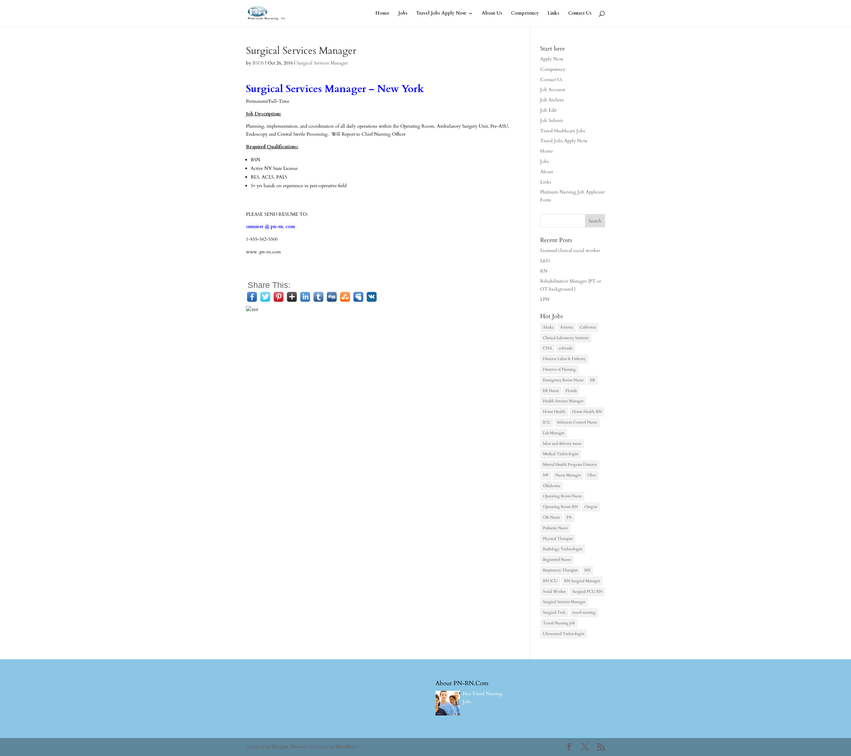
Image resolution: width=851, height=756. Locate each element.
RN (543, 271)
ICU (546, 422)
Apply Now (551, 59)
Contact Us (580, 13)
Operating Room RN (560, 506)
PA (569, 517)
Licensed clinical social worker (570, 250)
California (588, 327)
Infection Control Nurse (577, 422)
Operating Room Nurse (562, 496)
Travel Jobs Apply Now (441, 13)
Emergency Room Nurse (563, 380)
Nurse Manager (568, 475)
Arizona (566, 327)
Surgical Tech (554, 612)
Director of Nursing (559, 369)
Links (553, 13)
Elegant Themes (289, 747)
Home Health (554, 411)
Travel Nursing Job (559, 623)
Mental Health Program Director (570, 464)
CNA (547, 348)
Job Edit (548, 110)
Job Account (552, 89)
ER (592, 380)
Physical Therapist (558, 538)
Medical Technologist (560, 453)
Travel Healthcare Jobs (562, 131)
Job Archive (552, 100)
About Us (492, 13)
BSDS (258, 63)
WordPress (347, 747)
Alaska (548, 327)
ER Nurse (551, 390)
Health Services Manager (563, 401)
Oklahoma (551, 485)
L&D (545, 261)
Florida (571, 390)
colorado (565, 348)
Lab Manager (553, 433)
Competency (525, 13)
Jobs (403, 13)
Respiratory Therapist (560, 570)
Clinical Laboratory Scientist (566, 337)
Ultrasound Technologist (563, 633)
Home (382, 13)
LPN (544, 299)
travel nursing (583, 612)
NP (545, 475)
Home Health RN (587, 411)
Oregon (590, 506)
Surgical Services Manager (322, 63)
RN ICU (550, 580)
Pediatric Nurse (555, 528)
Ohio (591, 475)
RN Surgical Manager (582, 580)
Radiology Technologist (562, 549)
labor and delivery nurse (562, 443)
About (546, 172)
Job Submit (551, 120)
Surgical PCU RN (587, 591)
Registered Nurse (557, 559)
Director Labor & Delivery (564, 358)
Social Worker (554, 591)
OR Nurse (551, 517)
